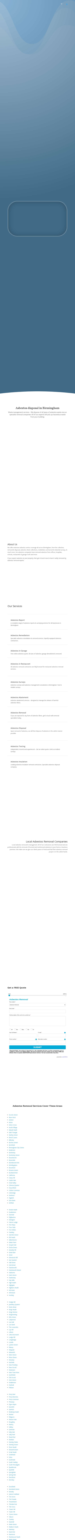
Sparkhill (11, 1470)
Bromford (12, 1168)
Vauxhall (11, 1522)
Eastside (11, 1215)
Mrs (17, 1029)
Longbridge (12, 1340)
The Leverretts (13, 1327)
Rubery (11, 1424)
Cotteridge (12, 1193)
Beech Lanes (13, 1137)
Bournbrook (13, 1158)
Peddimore (12, 1382)
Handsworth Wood (15, 1270)
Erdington (12, 1220)
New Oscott (13, 1367)
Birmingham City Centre (16, 1147)
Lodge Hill (12, 1337)
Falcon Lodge (13, 1222)
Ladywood (12, 1320)
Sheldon (11, 1440)
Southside (12, 1460)
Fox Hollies (12, 1230)
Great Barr (12, 1252)
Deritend (11, 1195)
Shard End (12, 1437)
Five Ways (12, 1225)
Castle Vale (12, 1180)
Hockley (11, 1295)
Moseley (11, 1360)
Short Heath (13, 1447)
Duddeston (12, 1212)
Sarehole (11, 1429)
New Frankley (13, 1365)
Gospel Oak (12, 1245)
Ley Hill (11, 1330)
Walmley (11, 1529)
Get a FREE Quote (18, 899)
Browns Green (13, 1170)
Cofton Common (14, 1190)
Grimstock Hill (13, 1257)
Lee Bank (12, 1325)
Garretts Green (13, 1235)
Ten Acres (12, 1497)
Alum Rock (12, 1117)
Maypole (11, 1350)
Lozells (11, 1342)
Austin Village (13, 1127)
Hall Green (12, 1262)
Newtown (12, 1370)
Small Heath (13, 1452)
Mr (12, 1029)
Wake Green (13, 1524)
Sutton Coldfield (14, 1494)
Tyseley (11, 1519)
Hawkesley (12, 1278)
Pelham (11, 1387)
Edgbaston (12, 1217)
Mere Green (12, 1355)
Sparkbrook (12, 1467)
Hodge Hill (12, 1302)
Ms (28, 1029)
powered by (62, 1056)
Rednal (11, 1414)
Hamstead (12, 1265)
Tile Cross (12, 1507)
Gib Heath (12, 1237)
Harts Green (13, 1275)
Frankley (11, 1232)
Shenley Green (13, 1445)
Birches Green (13, 1142)
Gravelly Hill (12, 1250)
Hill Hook (12, 1290)
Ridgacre (11, 1417)
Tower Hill (12, 1509)
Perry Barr (12, 1394)
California (12, 1175)
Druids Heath (13, 1210)
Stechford (12, 1477)
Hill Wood (12, 1293)
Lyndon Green (13, 1345)
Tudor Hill (12, 1512)
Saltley (11, 1427)
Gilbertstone (13, 1240)
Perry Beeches (13, 1397)
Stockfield (12, 1487)
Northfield (12, 1375)
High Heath (12, 1283)
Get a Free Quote (37, 587)
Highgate (12, 1285)
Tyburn (11, 1517)
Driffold (11, 1203)
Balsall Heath (13, 1130)
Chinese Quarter (14, 1185)
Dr (33, 1029)
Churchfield (12, 1188)
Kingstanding (13, 1315)
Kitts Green (12, 1317)
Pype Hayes (12, 1404)
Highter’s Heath (14, 1288)
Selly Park (12, 1434)
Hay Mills (12, 1280)
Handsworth (13, 1267)
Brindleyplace (13, 1165)
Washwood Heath (14, 1537)
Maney (11, 1347)
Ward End (12, 1532)
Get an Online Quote (38, 191)
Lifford (11, 1332)
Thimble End (13, 1504)
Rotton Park (13, 1419)
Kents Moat (12, 1307)
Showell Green (13, 1450)
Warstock (12, 1534)
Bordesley (12, 1153)
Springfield (12, 1472)
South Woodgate (14, 1465)
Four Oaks (12, 1227)
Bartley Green (13, 1135)
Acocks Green (13, 1115)
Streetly (11, 1492)
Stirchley (11, 1480)
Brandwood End (14, 1163)
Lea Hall (11, 1322)
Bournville (12, 1160)
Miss (22, 1029)
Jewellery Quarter (14, 1304)
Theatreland (13, 1502)
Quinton (11, 1409)
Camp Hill (12, 1178)
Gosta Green (13, 1247)
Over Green (12, 1380)
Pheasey (11, 1402)
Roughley (12, 1422)
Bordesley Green (14, 1155)
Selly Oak (12, 1432)
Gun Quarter (13, 1260)
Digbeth (11, 1198)
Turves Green (13, 1514)
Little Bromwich (14, 1335)
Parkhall (11, 1385)
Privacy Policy (26, 1051)
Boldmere (12, 1150)
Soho (10, 1457)
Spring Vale (12, 1475)
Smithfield (12, 1455)
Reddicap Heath (14, 1412)
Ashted (11, 1120)
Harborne (12, 1273)
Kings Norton (13, 1312)
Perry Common (14, 1399)
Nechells (11, 1362)
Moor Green (13, 1357)
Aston (11, 1122)
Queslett (11, 1407)
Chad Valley (12, 1183)
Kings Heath (13, 1309)
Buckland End (13, 1173)
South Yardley (13, 1462)
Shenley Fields (13, 1442)
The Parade (12, 1499)
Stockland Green (14, 1489)
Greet (10, 1255)
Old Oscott (12, 1377)
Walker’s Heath (13, 1527)
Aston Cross (13, 1125)
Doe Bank (12, 1200)
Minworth (12, 1352)
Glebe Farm (12, 1242)
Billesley (11, 1140)
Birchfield (12, 1145)
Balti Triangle (13, 1132)
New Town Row (14, 1372)
